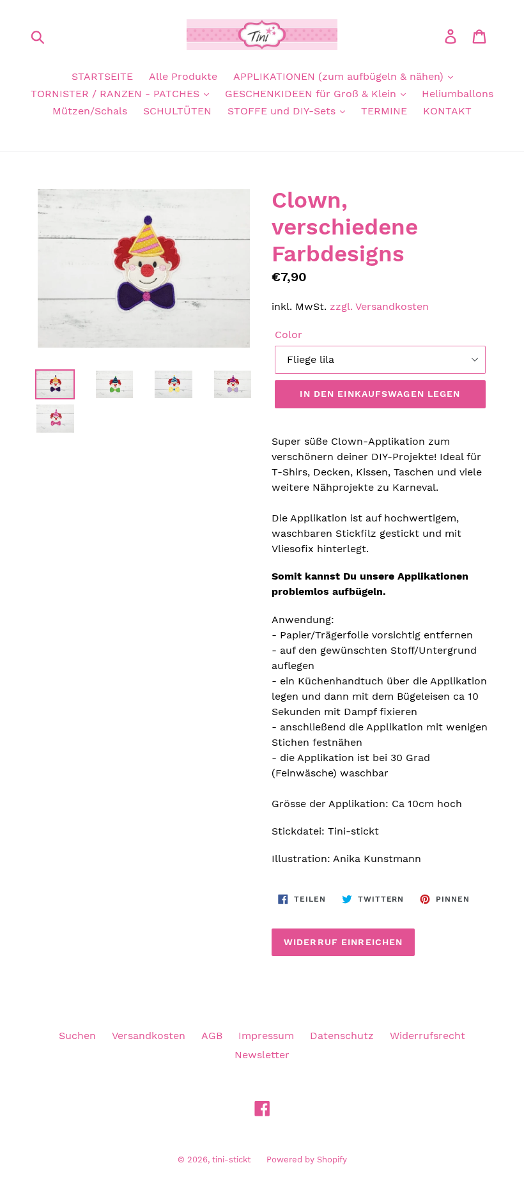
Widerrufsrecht (427, 1035)
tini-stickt (231, 1159)
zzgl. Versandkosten (379, 306)
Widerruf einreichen (343, 942)
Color (288, 334)
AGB (211, 1035)
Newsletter (262, 1055)
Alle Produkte (183, 76)
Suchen (77, 1035)
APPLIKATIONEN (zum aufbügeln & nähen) (340, 76)
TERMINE (384, 111)
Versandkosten (148, 1035)
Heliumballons (457, 94)
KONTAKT (447, 111)
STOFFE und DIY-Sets (283, 111)
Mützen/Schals (89, 111)
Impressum (266, 1035)
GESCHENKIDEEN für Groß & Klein (312, 94)
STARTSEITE (102, 76)
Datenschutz (342, 1035)
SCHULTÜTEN (177, 111)
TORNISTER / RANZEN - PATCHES (117, 94)
